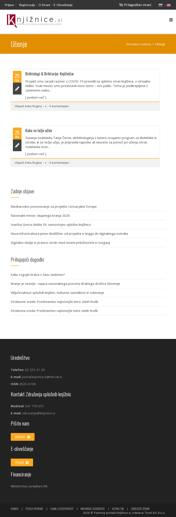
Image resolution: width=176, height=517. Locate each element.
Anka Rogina (33, 106)
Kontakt (20, 436)
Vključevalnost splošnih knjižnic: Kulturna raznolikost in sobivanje (57, 292)
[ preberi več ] (35, 97)
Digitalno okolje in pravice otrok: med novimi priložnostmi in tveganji (60, 242)
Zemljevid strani (140, 508)
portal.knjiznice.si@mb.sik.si (42, 377)
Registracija (27, 5)
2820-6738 (27, 384)
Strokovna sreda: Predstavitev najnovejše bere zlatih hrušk (54, 310)
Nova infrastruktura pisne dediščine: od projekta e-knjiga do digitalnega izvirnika (69, 233)
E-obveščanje (63, 5)
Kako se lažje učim (38, 130)
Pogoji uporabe (34, 508)
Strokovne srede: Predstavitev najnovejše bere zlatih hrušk (54, 301)
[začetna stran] (34, 21)
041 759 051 (34, 406)
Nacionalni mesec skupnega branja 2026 (40, 215)
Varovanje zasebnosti (92, 508)
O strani (44, 5)
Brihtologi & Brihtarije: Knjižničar (49, 73)
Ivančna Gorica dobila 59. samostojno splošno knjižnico (51, 224)
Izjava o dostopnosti (61, 508)
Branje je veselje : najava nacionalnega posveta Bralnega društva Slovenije (65, 283)
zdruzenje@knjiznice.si (38, 413)
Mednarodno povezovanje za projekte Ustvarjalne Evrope (54, 206)
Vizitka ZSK (118, 508)
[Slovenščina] (160, 5)
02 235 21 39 (35, 370)
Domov (14, 508)
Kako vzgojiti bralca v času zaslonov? (38, 274)
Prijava (9, 5)
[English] (169, 5)
